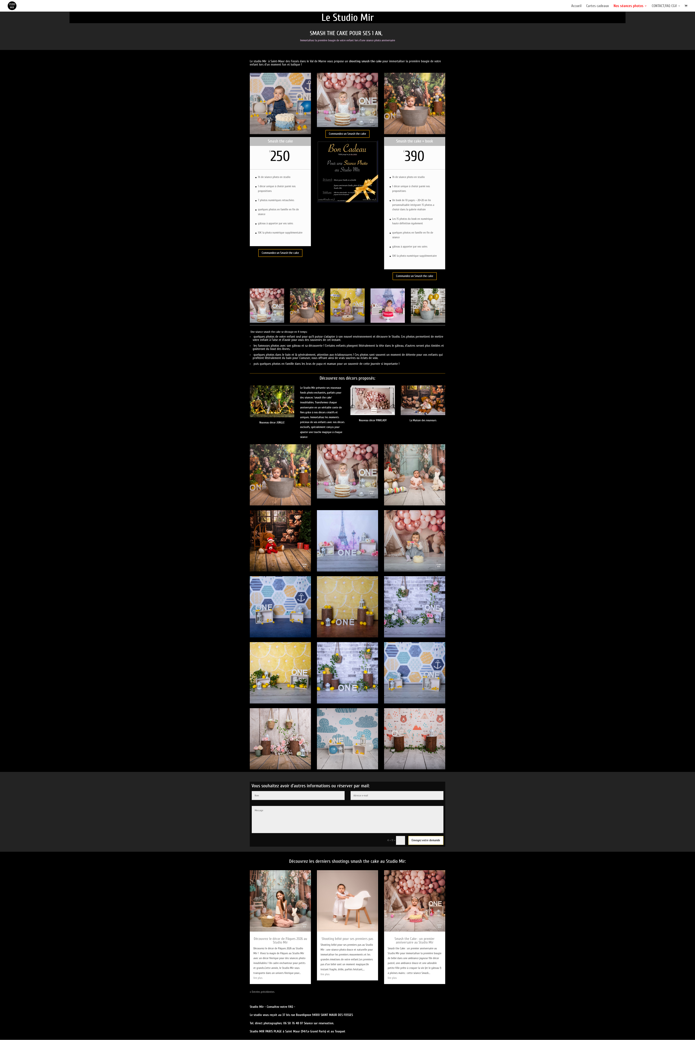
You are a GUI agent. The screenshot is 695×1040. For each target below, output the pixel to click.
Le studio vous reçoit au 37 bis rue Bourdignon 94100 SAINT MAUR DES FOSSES (301, 1015)
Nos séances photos (628, 6)
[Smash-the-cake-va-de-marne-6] (347, 570)
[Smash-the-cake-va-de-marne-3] (280, 702)
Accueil (576, 6)
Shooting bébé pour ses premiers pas (347, 939)
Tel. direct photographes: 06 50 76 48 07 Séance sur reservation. (292, 1023)
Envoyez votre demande (426, 840)
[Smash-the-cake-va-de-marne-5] (280, 636)
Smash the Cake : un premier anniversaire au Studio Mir (415, 940)
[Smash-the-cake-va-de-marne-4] (414, 702)
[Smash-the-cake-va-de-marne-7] (347, 702)
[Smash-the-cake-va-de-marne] (347, 636)
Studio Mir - (258, 1007)
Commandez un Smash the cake (280, 253)
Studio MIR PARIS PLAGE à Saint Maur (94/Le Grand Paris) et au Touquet (297, 1031)
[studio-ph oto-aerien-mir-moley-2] (414, 570)
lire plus (257, 978)
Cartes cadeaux (597, 6)
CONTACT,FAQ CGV (664, 6)
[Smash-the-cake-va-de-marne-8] (414, 636)
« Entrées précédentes (262, 991)
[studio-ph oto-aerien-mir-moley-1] (423, 414)
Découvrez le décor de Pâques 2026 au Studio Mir (280, 940)
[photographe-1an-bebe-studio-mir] (372, 414)
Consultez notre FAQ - (281, 1007)
